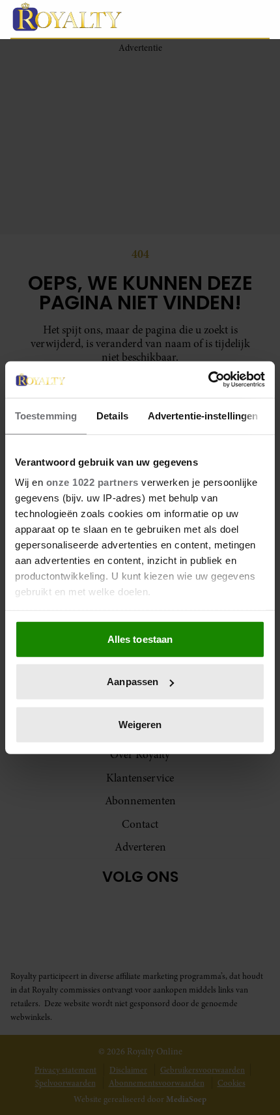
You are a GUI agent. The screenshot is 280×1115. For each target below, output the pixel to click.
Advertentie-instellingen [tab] (203, 415)
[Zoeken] (259, 19)
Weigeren (140, 723)
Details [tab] (112, 415)
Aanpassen (132, 681)
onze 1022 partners (92, 482)
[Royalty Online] (91, 16)
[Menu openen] (198, 19)
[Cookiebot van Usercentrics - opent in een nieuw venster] (208, 379)
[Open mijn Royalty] (230, 18)
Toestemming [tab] (46, 415)
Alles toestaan (140, 638)
